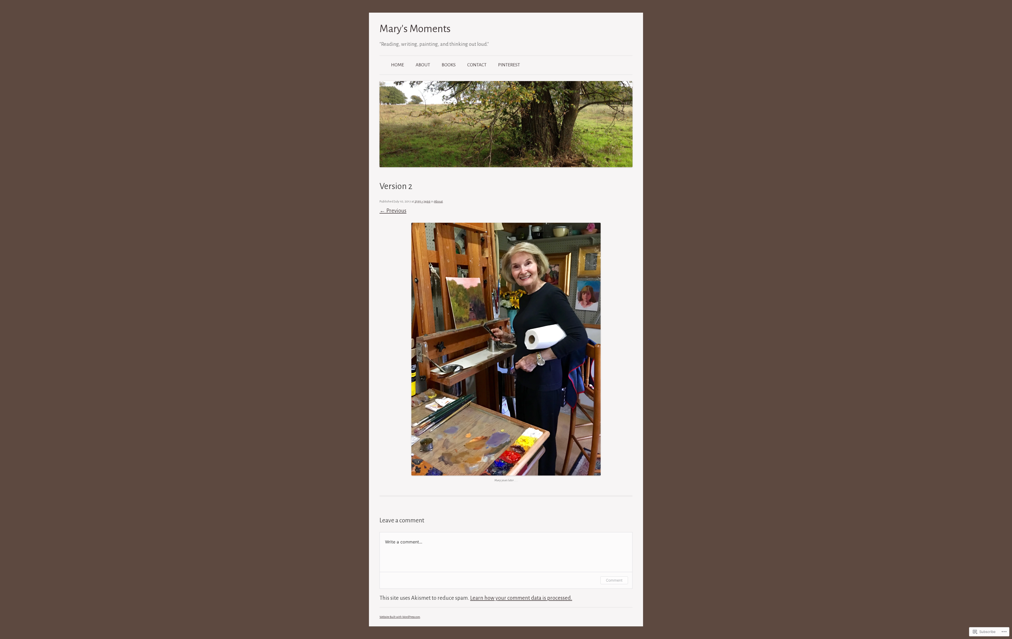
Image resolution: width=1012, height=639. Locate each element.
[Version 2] (506, 349)
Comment (614, 580)
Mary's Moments (415, 28)
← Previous (393, 211)
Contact (476, 64)
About (423, 64)
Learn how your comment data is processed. (521, 598)
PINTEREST (509, 64)
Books (449, 64)
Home (397, 64)
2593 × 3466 (422, 201)
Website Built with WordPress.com (400, 616)
